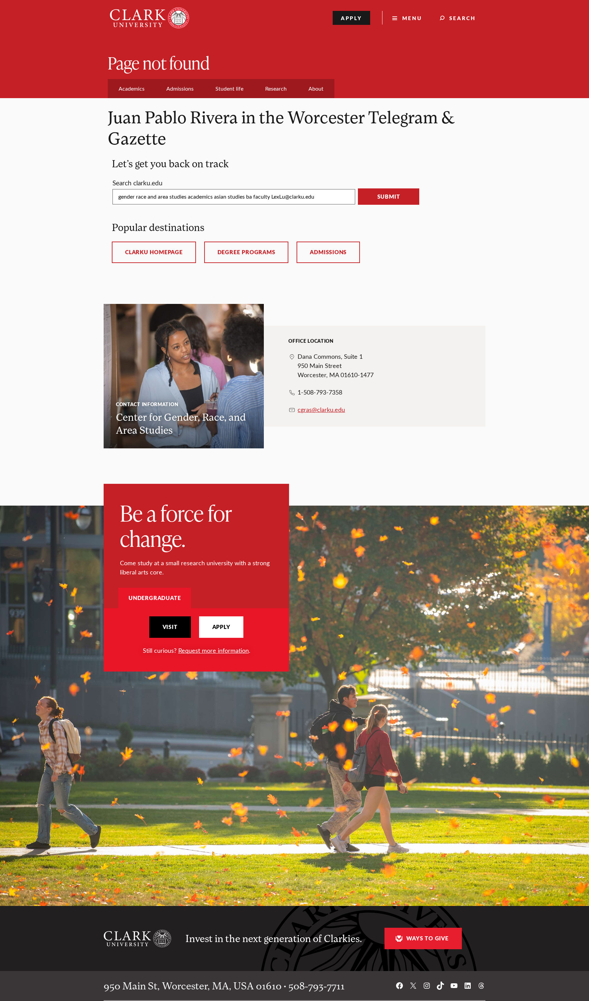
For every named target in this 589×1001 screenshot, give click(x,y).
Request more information (213, 650)
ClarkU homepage (154, 252)
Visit (170, 627)
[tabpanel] (196, 635)
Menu (412, 17)
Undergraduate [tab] (155, 598)
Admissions (328, 252)
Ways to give (427, 938)
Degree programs (246, 252)
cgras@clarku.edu (321, 409)
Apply (351, 17)
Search (462, 17)
